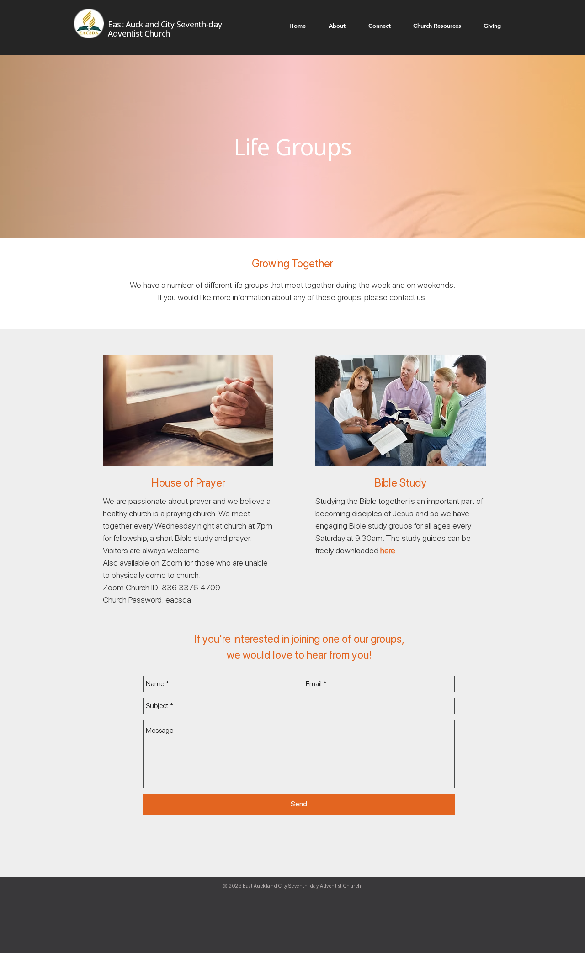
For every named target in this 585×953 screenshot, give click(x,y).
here (387, 550)
